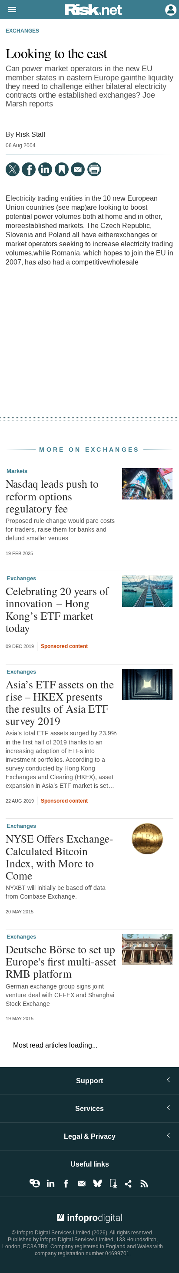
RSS (144, 1183)
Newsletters (81, 1183)
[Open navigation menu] (8, 10)
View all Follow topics (35, 1183)
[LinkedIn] (45, 169)
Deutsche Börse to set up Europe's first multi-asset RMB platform (61, 961)
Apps (113, 1183)
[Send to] (78, 169)
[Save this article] (62, 169)
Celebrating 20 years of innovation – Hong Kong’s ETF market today (57, 609)
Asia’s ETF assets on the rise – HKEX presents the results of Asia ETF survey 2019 (60, 702)
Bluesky (97, 1183)
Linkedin (50, 1183)
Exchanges (22, 31)
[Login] (170, 9)
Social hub (128, 1183)
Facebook (66, 1183)
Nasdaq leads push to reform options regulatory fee (52, 495)
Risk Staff (30, 134)
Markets (17, 471)
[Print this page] (94, 169)
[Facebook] (29, 169)
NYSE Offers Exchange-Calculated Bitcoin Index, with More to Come (59, 856)
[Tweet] (13, 169)
